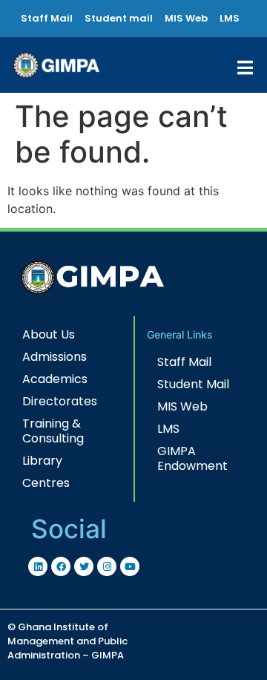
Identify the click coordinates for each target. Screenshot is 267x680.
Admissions (54, 356)
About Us (48, 334)
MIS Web (182, 406)
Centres (46, 482)
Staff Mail (184, 361)
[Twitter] (83, 566)
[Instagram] (106, 566)
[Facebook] (60, 566)
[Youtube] (129, 566)
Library (42, 460)
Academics (55, 379)
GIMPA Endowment (192, 458)
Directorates (59, 401)
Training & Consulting (53, 431)
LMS (168, 428)
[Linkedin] (37, 566)
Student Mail (193, 384)
